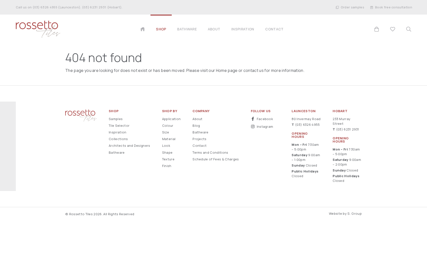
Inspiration (118, 132)
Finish (166, 166)
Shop (114, 111)
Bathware (117, 152)
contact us (253, 70)
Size (165, 132)
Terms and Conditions (210, 152)
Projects (199, 139)
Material (169, 139)
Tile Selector (119, 125)
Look (166, 145)
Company (201, 111)
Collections (118, 139)
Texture (168, 159)
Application (171, 119)
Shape (167, 152)
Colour (167, 125)
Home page (227, 70)
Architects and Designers (129, 145)
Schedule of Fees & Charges (215, 159)
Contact (199, 145)
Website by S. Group (345, 213)
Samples (116, 119)
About (197, 119)
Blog (196, 125)
